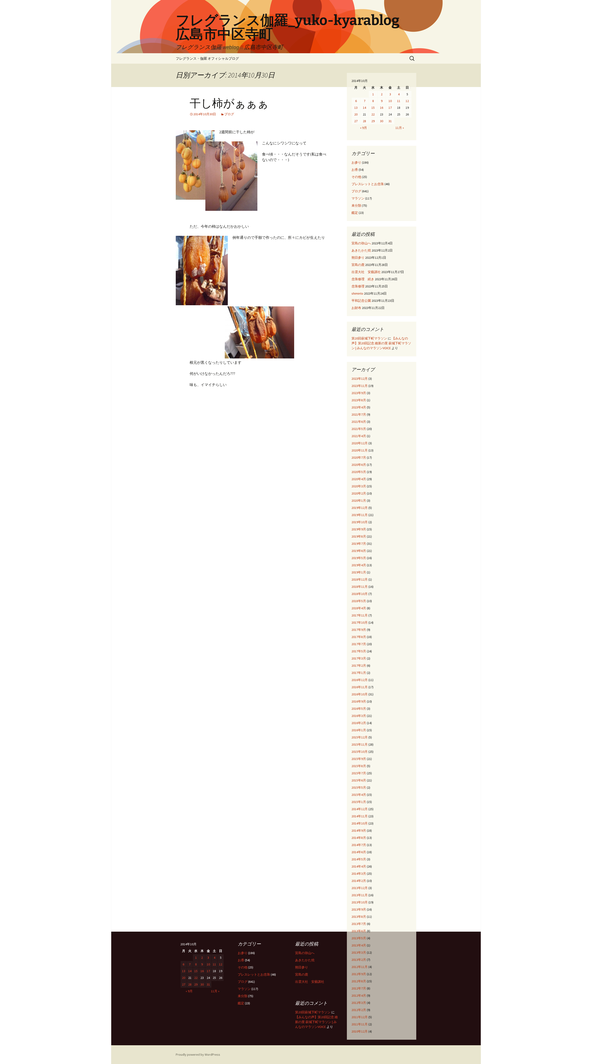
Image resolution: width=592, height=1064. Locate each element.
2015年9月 (359, 759)
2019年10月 (360, 522)
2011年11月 (360, 1024)
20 (356, 114)
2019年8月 (359, 536)
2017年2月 (359, 665)
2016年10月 (360, 694)
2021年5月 (359, 429)
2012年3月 (359, 1003)
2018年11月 (360, 587)
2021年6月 (359, 422)
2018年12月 (360, 579)
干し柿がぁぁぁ (229, 103)
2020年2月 (359, 493)
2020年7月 (359, 457)
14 (364, 108)
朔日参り (358, 257)
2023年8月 (359, 400)
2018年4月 (359, 608)
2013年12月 (360, 888)
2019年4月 (359, 565)
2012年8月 (359, 981)
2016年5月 (359, 708)
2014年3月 (359, 873)
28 (364, 121)
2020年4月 (359, 479)
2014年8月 (359, 838)
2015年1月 (359, 802)
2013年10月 (360, 902)
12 (407, 101)
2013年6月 (359, 931)
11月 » (399, 128)
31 (390, 121)
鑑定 (355, 213)
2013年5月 (359, 938)
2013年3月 (359, 952)
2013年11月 (360, 895)
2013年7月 (359, 924)
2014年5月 (359, 859)
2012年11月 (360, 967)
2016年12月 (360, 680)
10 (390, 101)
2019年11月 (360, 515)
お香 (355, 170)
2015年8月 (359, 766)
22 (373, 114)
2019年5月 (359, 558)
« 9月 (363, 128)
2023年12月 (360, 378)
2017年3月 (359, 658)
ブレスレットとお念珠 (368, 184)
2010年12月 (360, 1031)
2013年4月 (359, 945)
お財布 (356, 308)
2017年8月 (359, 637)
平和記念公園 (361, 301)
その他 (356, 177)
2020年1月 (359, 500)
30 (381, 121)
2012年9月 (359, 974)
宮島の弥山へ (361, 243)
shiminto (357, 293)
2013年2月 (359, 960)
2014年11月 (360, 816)
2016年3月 (359, 716)
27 (356, 121)
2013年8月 (359, 917)
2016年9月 (359, 701)
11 (398, 101)
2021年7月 (359, 414)
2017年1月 (359, 673)
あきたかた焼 (361, 250)
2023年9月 (359, 393)
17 (390, 108)
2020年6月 (359, 465)
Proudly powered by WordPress (198, 1054)
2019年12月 (360, 508)
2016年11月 (360, 687)
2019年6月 (359, 551)
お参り (356, 162)
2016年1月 (359, 730)
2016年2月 (359, 723)
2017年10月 (360, 622)
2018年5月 (359, 601)
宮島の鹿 (358, 265)
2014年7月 (359, 845)
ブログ (229, 114)
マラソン (358, 198)
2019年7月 (359, 543)
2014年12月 (360, 809)
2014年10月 (360, 823)
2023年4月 (359, 407)
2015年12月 (360, 737)
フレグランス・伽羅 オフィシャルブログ (207, 58)
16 (381, 108)
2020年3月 (359, 486)
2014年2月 (359, 881)
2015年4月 (359, 795)
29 (373, 121)
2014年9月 (359, 830)
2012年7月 (359, 988)
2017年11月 (360, 615)
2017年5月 (359, 651)
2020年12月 (360, 443)
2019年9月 (359, 529)
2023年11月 (360, 386)
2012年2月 (359, 1010)
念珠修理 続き (363, 279)
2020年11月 (360, 450)
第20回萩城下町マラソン (369, 338)
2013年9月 (359, 909)
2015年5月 (359, 787)
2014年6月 (359, 852)
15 (373, 108)
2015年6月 (359, 780)
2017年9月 (359, 630)
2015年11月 (360, 744)
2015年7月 (359, 773)
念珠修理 (358, 286)
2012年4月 (359, 995)
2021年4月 (359, 436)
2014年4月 (359, 866)
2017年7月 (359, 644)
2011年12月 (360, 1017)
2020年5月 (359, 472)
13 (356, 108)
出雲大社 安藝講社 (366, 272)
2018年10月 (360, 594)
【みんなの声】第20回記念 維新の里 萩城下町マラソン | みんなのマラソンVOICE (381, 343)
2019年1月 (359, 572)
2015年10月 (360, 752)
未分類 (356, 205)
